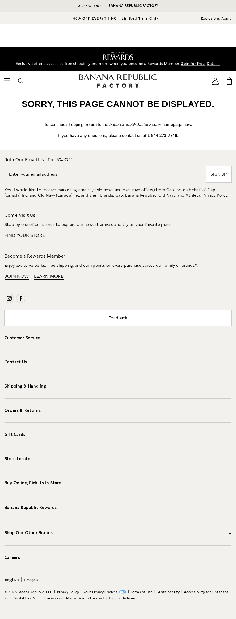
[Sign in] (215, 81)
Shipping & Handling (25, 386)
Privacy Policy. (215, 195)
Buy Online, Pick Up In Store (33, 483)
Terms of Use (142, 592)
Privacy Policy (68, 592)
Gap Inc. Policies (122, 598)
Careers (12, 557)
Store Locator (18, 458)
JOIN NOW (17, 276)
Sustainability (168, 592)
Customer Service (22, 338)
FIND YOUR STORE (25, 235)
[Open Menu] (7, 80)
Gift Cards (15, 434)
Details (214, 62)
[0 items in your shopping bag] (229, 81)
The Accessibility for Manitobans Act (74, 598)
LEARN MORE (49, 276)
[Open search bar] (20, 80)
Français (31, 580)
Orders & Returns (23, 410)
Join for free (191, 62)
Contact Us (16, 362)
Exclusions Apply (216, 18)
